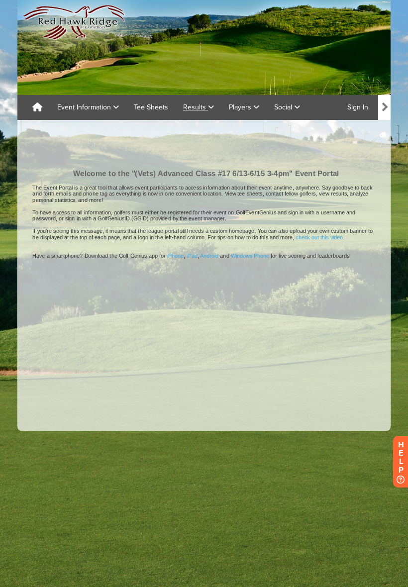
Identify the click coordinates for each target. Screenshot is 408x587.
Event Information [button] (85, 107)
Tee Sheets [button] (151, 107)
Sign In (357, 107)
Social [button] (284, 107)
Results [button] (195, 107)
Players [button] (241, 107)
